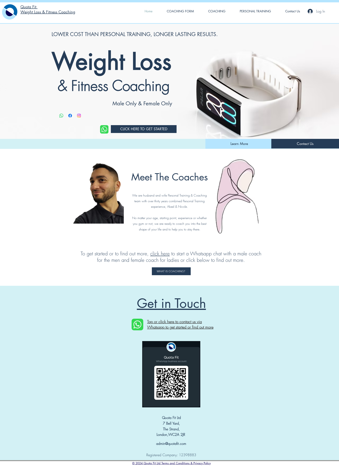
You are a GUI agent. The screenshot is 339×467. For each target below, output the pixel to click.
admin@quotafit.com (171, 443)
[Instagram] (79, 115)
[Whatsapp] (61, 115)
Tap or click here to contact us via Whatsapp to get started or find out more (180, 324)
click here (160, 253)
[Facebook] (70, 115)
